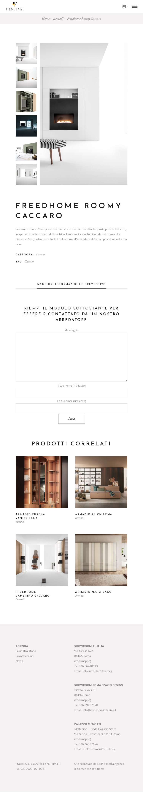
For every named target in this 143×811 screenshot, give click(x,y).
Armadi (40, 254)
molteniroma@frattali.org (99, 749)
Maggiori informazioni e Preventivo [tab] (71, 284)
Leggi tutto (42, 485)
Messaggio (71, 330)
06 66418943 (89, 666)
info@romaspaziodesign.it (99, 710)
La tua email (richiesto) (71, 401)
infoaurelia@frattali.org (97, 671)
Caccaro (29, 261)
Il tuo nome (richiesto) (72, 385)
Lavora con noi (25, 656)
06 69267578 (89, 705)
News (19, 661)
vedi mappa (82, 661)
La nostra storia (26, 651)
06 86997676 (89, 744)
